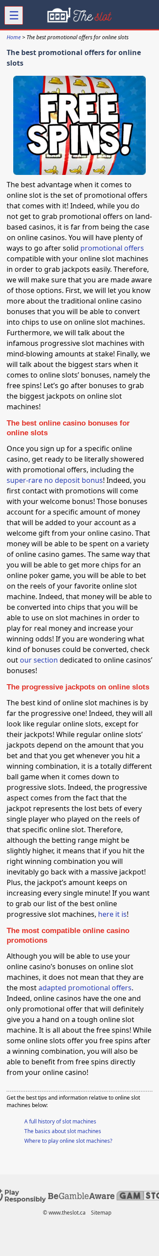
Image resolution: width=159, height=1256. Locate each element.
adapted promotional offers (85, 988)
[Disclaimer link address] (81, 1197)
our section (39, 660)
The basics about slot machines (62, 1131)
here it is (112, 914)
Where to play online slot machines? (68, 1141)
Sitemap (101, 1212)
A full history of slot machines (60, 1121)
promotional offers (112, 248)
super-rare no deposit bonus (55, 480)
